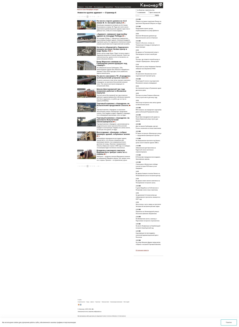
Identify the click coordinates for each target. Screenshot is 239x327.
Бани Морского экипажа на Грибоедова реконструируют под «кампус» (112, 63)
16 (98, 16)
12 (112, 51)
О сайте (80, 299)
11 (125, 23)
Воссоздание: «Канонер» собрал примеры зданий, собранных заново (113, 133)
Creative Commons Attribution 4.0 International (114, 316)
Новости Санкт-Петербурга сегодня (87, 9)
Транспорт (97, 301)
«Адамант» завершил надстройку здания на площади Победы (112, 35)
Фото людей (126, 301)
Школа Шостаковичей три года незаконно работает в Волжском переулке (111, 91)
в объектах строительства (145, 10)
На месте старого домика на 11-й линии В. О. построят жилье (112, 22)
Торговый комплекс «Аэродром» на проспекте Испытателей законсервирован (113, 120)
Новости (80, 7)
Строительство (81, 301)
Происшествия (105, 301)
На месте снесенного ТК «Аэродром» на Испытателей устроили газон (114, 77)
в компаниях (142, 12)
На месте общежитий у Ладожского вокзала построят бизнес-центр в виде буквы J (113, 49)
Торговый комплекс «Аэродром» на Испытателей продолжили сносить (113, 104)
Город (87, 301)
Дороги (92, 301)
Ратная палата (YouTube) (123, 7)
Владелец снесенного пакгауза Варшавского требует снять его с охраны (112, 152)
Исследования (98, 7)
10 (94, 16)
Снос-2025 (88, 7)
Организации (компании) (116, 301)
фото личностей (155, 12)
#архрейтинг (109, 7)
